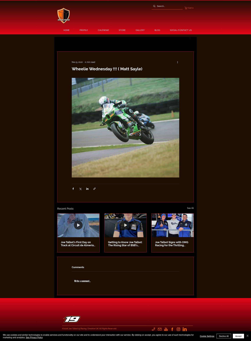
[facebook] (172, 329)
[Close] (247, 336)
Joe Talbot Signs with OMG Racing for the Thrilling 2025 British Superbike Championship (171, 244)
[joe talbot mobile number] (153, 329)
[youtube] (166, 329)
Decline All (224, 336)
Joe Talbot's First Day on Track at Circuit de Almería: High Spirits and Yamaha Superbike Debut (77, 244)
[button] (190, 8)
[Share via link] (94, 188)
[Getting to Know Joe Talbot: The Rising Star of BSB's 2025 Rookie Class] (126, 225)
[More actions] (177, 62)
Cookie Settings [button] (207, 336)
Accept (238, 336)
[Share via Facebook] (73, 188)
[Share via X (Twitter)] (80, 188)
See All (190, 208)
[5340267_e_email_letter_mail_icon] (160, 329)
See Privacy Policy (34, 337)
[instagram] (178, 329)
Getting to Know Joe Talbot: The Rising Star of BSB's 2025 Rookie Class (125, 244)
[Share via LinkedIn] (87, 188)
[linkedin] (185, 329)
